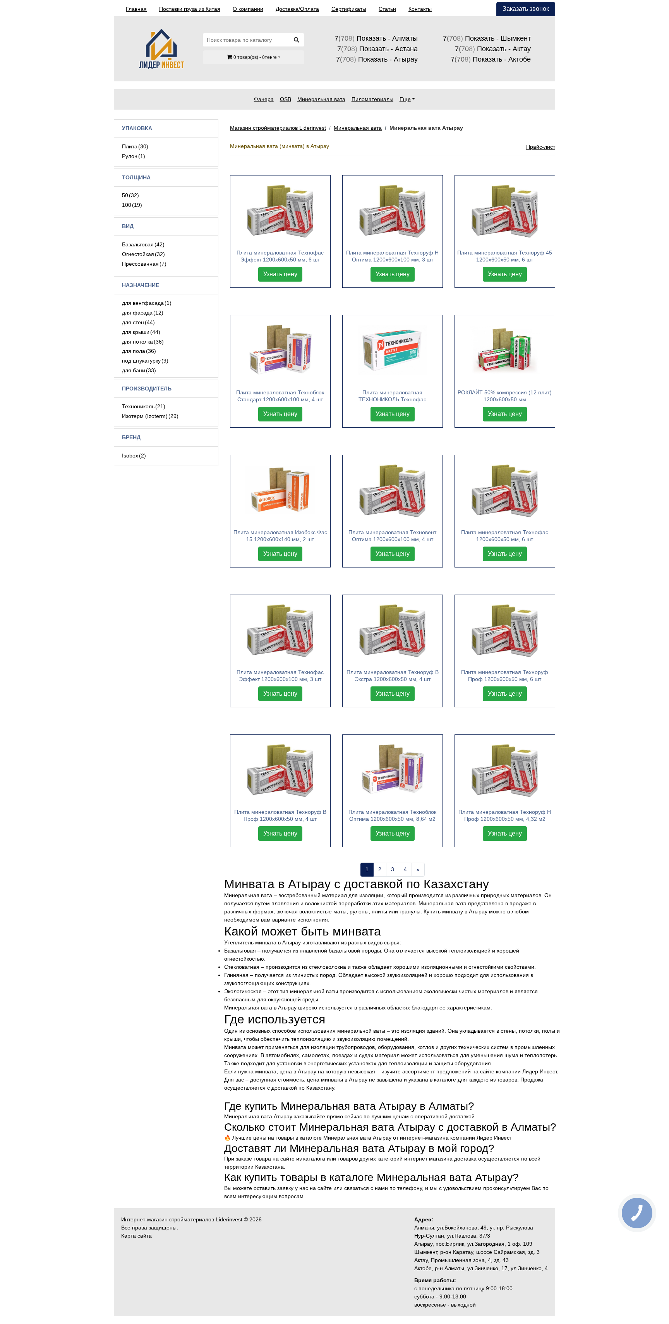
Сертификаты (348, 9)
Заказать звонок (526, 8)
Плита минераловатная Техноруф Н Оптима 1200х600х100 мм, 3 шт (392, 256)
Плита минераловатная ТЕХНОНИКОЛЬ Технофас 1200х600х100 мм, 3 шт (392, 396)
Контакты (420, 9)
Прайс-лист (540, 147)
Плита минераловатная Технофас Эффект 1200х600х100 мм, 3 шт (280, 675)
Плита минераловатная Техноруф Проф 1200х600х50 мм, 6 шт (504, 675)
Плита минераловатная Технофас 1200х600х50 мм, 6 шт (504, 535)
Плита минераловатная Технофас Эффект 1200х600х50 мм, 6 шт (280, 256)
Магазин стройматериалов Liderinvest (278, 128)
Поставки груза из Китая (189, 9)
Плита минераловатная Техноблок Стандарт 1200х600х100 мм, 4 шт (280, 395)
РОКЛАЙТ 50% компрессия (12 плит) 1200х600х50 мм (505, 395)
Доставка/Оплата (297, 9)
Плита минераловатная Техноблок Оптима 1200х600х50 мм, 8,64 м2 (392, 815)
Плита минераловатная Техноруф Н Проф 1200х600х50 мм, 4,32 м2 (504, 815)
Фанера (264, 99)
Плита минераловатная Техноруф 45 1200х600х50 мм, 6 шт (504, 256)
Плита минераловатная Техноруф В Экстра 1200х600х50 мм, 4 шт (393, 675)
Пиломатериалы (372, 99)
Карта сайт (135, 1236)
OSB (285, 99)
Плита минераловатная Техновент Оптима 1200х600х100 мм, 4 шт (392, 535)
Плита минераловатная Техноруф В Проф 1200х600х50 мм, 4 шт (280, 815)
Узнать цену (280, 274)
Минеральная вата (321, 99)
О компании (248, 9)
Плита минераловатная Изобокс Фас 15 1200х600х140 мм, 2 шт (280, 535)
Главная (136, 9)
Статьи (387, 9)
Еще (405, 99)
